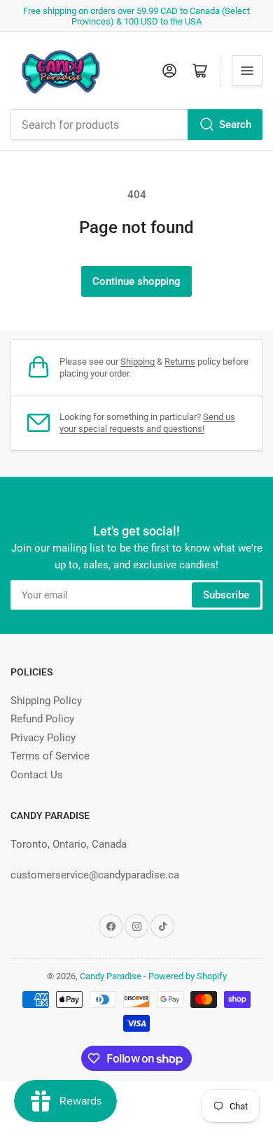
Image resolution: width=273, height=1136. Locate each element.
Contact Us (36, 775)
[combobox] (136, 124)
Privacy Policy (43, 737)
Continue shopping (136, 281)
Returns (179, 361)
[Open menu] (247, 70)
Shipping (137, 361)
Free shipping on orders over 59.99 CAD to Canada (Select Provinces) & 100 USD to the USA (136, 16)
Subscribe (226, 595)
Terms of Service (50, 756)
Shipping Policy (46, 700)
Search (235, 124)
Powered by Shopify (187, 976)
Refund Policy (42, 719)
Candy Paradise (110, 976)
